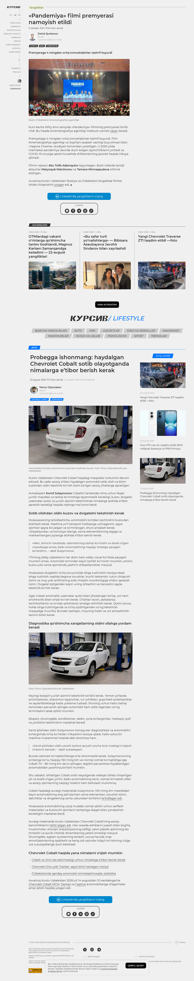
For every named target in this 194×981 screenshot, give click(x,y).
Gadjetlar (111, 330)
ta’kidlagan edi (112, 798)
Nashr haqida (94, 957)
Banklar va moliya (12, 34)
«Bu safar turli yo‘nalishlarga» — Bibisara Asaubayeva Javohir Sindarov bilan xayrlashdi (105, 242)
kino (42, 46)
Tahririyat (15, 68)
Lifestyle (16, 48)
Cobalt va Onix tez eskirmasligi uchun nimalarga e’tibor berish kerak (78, 860)
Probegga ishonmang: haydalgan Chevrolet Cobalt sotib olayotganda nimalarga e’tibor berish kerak (161, 496)
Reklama (16, 72)
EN (19, 15)
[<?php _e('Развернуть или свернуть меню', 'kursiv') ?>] (19, 81)
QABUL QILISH (136, 965)
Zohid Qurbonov (48, 33)
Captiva (80, 884)
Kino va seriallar (141, 330)
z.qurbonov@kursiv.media (50, 39)
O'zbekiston (15, 89)
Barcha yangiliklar (51, 330)
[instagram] (92, 949)
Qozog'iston (15, 85)
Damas (66, 884)
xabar (114, 131)
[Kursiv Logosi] (13, 7)
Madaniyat (171, 330)
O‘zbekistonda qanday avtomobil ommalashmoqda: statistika (74, 873)
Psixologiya (117, 336)
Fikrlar (17, 41)
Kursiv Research (13, 45)
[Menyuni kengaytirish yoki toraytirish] (19, 60)
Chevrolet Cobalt (39, 399)
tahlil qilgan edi (60, 825)
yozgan (59, 184)
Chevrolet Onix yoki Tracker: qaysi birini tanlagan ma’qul (70, 866)
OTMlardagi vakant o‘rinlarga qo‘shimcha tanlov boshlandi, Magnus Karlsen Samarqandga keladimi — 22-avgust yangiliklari (50, 246)
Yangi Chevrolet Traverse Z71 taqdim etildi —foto (159, 238)
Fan (92, 330)
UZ (15, 15)
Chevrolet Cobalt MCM (44, 884)
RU (11, 15)
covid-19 (33, 46)
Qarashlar (15, 27)
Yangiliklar (15, 23)
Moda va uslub (87, 336)
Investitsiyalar (13, 30)
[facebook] (85, 949)
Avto (78, 330)
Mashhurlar (58, 336)
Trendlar (159, 336)
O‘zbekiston (52, 46)
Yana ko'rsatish (107, 304)
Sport (139, 336)
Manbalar (15, 37)
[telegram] (99, 949)
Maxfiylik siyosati (147, 957)
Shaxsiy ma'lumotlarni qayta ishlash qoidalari (160, 962)
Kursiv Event (14, 52)
